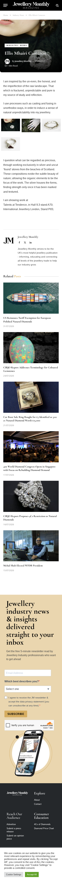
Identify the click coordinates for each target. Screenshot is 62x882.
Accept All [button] (32, 874)
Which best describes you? (21, 681)
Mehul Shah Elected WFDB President (23, 565)
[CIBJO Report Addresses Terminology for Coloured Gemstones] (31, 347)
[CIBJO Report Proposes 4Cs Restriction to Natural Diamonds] (31, 496)
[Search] (57, 5)
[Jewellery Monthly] (31, 5)
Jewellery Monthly (23, 61)
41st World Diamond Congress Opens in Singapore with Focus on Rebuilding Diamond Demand (29, 468)
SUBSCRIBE (15, 714)
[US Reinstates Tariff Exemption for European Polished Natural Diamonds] (31, 298)
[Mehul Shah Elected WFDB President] (31, 545)
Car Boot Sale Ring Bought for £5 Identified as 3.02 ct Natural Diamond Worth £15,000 (30, 418)
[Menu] (5, 5)
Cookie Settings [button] (13, 874)
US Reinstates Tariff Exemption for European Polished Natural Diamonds (27, 319)
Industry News (16, 45)
